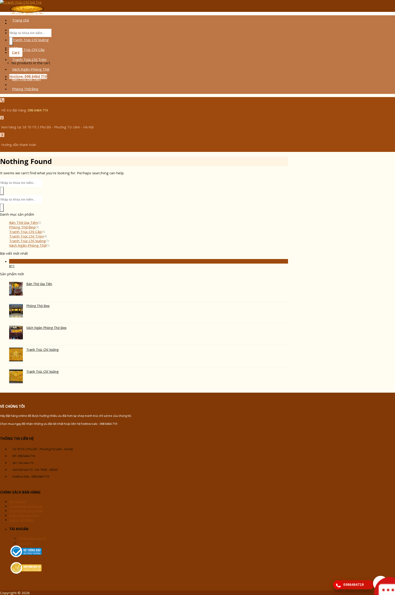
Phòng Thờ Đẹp (25, 89)
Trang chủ (20, 20)
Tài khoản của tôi (32, 538)
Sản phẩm (20, 30)
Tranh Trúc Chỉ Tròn (29, 59)
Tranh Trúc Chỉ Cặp (28, 49)
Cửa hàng (24, 543)
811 (12, 266)
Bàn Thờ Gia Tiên (26, 79)
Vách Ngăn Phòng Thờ (30, 69)
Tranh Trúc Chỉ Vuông (30, 39)
